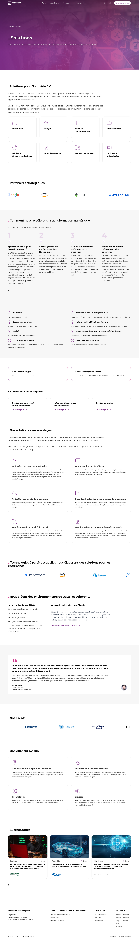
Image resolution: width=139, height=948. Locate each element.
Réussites (53, 3)
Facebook (113, 936)
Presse (125, 921)
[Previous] (123, 291)
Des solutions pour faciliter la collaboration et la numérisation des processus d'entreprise (25, 628)
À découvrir (67, 3)
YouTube (128, 936)
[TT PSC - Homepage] (14, 3)
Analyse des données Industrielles (23, 622)
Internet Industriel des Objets (21, 605)
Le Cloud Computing (17, 613)
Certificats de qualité (57, 920)
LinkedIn (121, 936)
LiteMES (11, 253)
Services (118, 915)
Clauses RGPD (54, 917)
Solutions (126, 915)
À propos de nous (100, 914)
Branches (98, 917)
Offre (42, 3)
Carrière (79, 3)
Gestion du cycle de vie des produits (24, 609)
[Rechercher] (104, 3)
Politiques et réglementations (60, 914)
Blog (117, 921)
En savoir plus (18, 410)
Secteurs (118, 918)
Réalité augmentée (16, 617)
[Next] (128, 291)
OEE (89, 269)
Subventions (99, 920)
